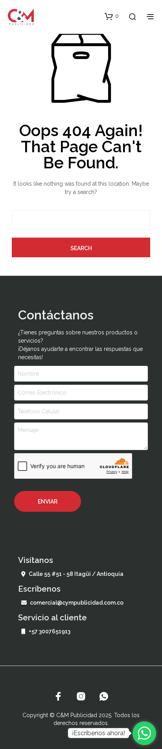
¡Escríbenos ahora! (98, 733)
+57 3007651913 (49, 631)
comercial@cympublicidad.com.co (76, 603)
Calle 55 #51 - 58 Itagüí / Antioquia (76, 574)
